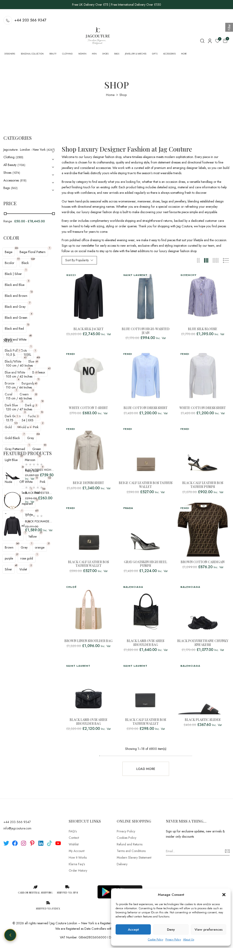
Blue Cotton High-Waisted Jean (146, 331)
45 (36, 383)
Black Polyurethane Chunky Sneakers (202, 643)
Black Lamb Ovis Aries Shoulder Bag (145, 643)
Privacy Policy (173, 940)
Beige (8, 252)
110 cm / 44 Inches (19, 387)
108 (18, 427)
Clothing (9, 157)
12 (31, 291)
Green (36, 449)
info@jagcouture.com (17, 828)
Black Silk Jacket (88, 329)
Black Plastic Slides (202, 720)
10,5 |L (10, 354)
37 (17, 554)
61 (36, 372)
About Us (188, 940)
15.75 (9, 420)
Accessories (11, 180)
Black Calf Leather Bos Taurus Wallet (88, 564)
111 (18, 259)
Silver (8, 569)
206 (38, 434)
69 (37, 361)
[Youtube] (58, 843)
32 (36, 394)
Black (25, 263)
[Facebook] (15, 843)
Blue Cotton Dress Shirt (145, 408)
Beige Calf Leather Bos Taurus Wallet (145, 485)
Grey (24, 547)
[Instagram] (23, 843)
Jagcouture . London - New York (24, 149)
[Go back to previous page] (10, 935)
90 (45, 445)
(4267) (51, 150)
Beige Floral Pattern (33, 252)
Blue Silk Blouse (202, 329)
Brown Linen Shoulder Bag (88, 641)
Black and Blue (14, 284)
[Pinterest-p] (32, 843)
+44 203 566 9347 (30, 20)
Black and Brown (16, 295)
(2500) (19, 157)
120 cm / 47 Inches (19, 409)
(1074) (16, 173)
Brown (9, 547)
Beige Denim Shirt (88, 483)
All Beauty (9, 165)
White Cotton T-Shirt (88, 408)
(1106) (21, 165)
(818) (23, 181)
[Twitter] (6, 843)
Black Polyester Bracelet (37, 495)
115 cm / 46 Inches (19, 398)
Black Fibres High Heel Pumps (38, 472)
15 (28, 324)
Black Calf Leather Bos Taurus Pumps (202, 485)
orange (39, 547)
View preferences (209, 929)
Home (110, 94)
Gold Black (12, 438)
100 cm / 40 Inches (19, 365)
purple (9, 558)
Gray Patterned (15, 449)
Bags (6, 188)
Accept (133, 929)
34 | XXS (27, 420)
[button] (224, 894)
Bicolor (9, 263)
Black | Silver (13, 274)
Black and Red (14, 328)
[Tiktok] (49, 843)
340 (17, 543)
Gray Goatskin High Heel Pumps (145, 564)
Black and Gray (15, 306)
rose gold (26, 558)
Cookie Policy (155, 940)
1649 (33, 259)
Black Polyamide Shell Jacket (37, 523)
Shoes (7, 172)
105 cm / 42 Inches (19, 376)
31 (49, 543)
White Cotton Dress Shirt (203, 408)
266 (16, 248)
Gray (30, 438)
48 (30, 335)
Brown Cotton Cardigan (203, 562)
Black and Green (16, 317)
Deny (171, 929)
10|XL (27, 354)
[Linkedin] (41, 843)
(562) (14, 188)
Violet (23, 569)
